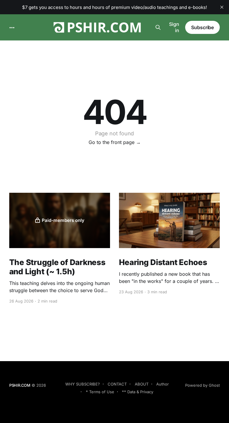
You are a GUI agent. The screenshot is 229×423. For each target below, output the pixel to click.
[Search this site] (158, 27)
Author (162, 384)
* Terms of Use (100, 391)
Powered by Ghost (202, 385)
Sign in (174, 27)
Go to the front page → (115, 142)
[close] (222, 7)
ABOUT (141, 384)
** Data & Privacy (137, 391)
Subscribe (202, 27)
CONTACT (117, 384)
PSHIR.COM (19, 385)
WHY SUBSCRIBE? (82, 384)
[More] (11, 27)
